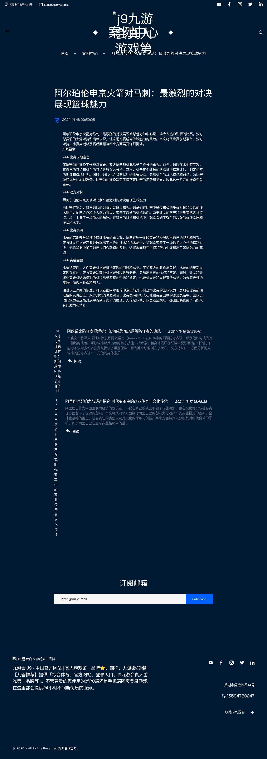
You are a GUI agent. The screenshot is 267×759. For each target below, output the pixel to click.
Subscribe (199, 599)
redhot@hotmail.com (56, 4)
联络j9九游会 (235, 712)
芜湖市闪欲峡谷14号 (20, 4)
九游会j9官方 (67, 748)
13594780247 (240, 696)
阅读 (77, 361)
